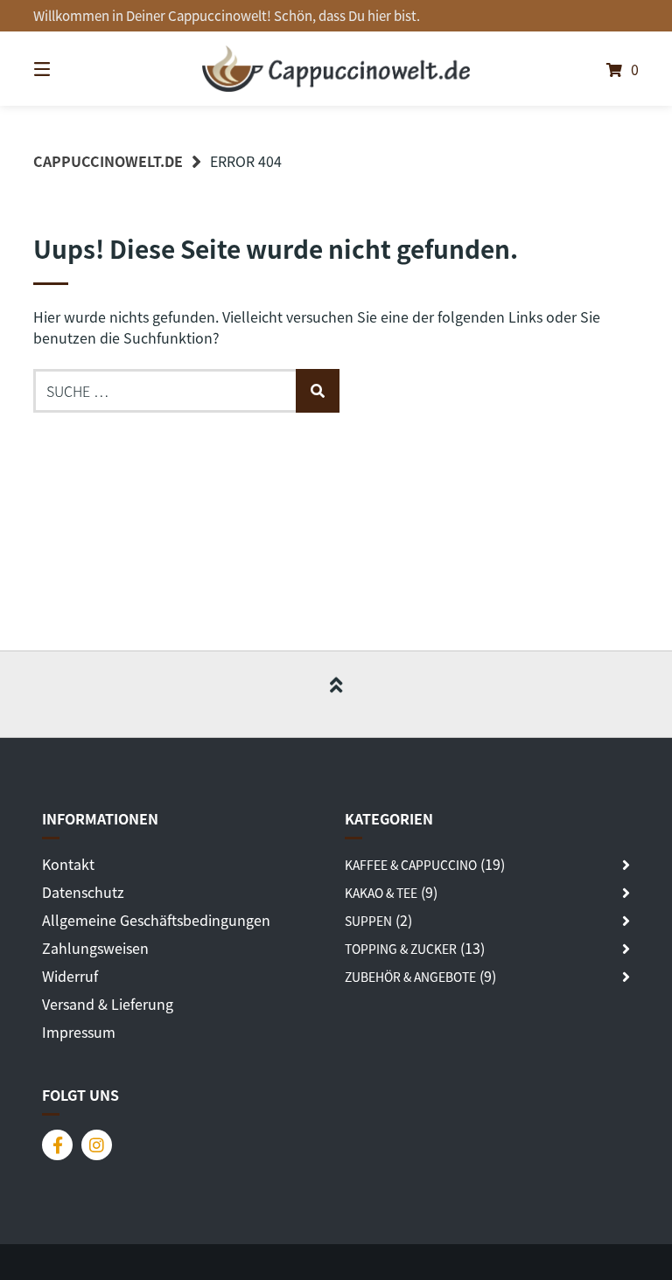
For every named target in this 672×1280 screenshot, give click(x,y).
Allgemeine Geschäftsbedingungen (156, 919)
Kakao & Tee (381, 892)
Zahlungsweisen (95, 947)
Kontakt (68, 863)
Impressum (79, 1031)
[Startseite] (336, 68)
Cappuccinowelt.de (108, 160)
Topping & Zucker (401, 948)
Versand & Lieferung (107, 1003)
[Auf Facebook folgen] (57, 1145)
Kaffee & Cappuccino (411, 864)
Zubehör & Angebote (410, 976)
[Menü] (72, 68)
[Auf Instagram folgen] (96, 1145)
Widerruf (70, 975)
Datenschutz (83, 891)
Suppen (368, 920)
